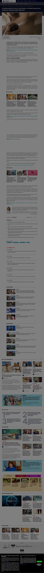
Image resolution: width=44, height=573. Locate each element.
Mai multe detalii (7, 561)
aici (6, 567)
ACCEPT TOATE (39, 561)
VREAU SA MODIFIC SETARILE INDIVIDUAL (39, 564)
